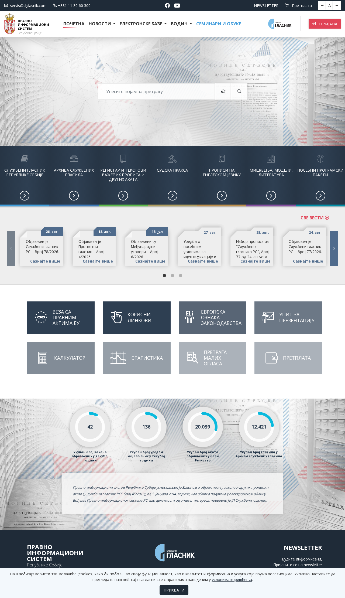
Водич (180, 24)
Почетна (73, 24)
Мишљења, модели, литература (271, 172)
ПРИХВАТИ (174, 590)
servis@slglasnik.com (28, 5)
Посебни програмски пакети (320, 172)
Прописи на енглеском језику (222, 172)
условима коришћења (232, 579)
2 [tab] (172, 275)
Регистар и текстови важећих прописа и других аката (123, 175)
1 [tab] (164, 275)
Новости (100, 24)
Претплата (301, 5)
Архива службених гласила (74, 172)
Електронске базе (141, 24)
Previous (11, 248)
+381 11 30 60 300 (74, 5)
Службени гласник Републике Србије (24, 172)
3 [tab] (180, 275)
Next (334, 248)
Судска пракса (172, 170)
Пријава (327, 23)
